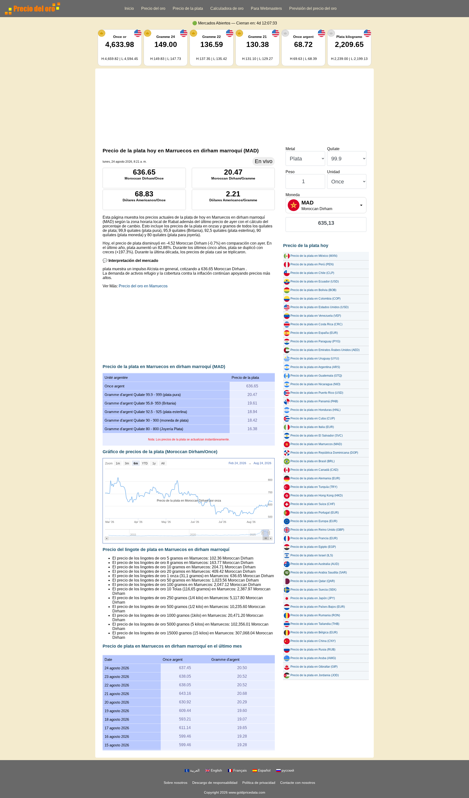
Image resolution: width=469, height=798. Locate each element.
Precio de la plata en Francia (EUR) (314, 538)
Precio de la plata (188, 8)
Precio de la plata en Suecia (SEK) (313, 589)
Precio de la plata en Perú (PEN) (312, 264)
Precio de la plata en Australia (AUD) (314, 564)
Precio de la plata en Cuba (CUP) (312, 418)
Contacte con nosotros (297, 783)
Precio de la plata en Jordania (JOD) (314, 675)
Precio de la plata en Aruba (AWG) (313, 658)
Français (239, 770)
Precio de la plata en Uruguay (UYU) (314, 358)
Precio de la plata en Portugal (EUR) (314, 512)
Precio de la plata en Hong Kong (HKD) (316, 495)
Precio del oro (153, 8)
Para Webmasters (266, 8)
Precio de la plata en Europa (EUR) (313, 521)
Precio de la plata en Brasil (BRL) (312, 461)
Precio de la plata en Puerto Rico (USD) (316, 392)
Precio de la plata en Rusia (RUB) (312, 649)
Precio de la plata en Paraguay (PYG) (315, 341)
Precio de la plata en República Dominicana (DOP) (324, 452)
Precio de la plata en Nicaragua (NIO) (315, 384)
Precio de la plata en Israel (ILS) (311, 555)
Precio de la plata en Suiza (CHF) (312, 504)
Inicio (129, 8)
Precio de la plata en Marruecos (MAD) (316, 444)
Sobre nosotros (175, 783)
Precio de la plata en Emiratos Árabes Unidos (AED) (325, 350)
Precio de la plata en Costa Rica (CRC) (316, 324)
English (216, 770)
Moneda (293, 195)
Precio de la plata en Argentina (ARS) (315, 367)
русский (287, 770)
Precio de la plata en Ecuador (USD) (314, 281)
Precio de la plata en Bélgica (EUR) (314, 632)
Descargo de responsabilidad (214, 783)
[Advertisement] (234, 107)
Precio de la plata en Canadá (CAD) (314, 470)
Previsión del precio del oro (313, 8)
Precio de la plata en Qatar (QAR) (312, 581)
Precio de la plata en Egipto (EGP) (313, 547)
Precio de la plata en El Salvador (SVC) (316, 435)
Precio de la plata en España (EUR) (314, 333)
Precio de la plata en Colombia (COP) (315, 298)
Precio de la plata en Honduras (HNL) (315, 410)
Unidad (333, 172)
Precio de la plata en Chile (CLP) (312, 273)
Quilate (333, 149)
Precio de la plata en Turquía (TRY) (313, 487)
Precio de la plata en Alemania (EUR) (315, 478)
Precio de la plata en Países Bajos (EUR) (317, 606)
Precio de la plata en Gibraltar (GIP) (314, 666)
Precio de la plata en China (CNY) (313, 641)
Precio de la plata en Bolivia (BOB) (313, 290)
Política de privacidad (258, 783)
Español (263, 770)
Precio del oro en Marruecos (143, 286)
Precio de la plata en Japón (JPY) (312, 598)
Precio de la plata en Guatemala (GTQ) (316, 375)
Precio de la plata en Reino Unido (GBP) (317, 529)
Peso (290, 172)
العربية (194, 770)
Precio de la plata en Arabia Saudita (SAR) (318, 572)
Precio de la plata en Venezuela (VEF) (315, 315)
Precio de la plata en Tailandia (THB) (314, 624)
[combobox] (326, 205)
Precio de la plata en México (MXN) (313, 256)
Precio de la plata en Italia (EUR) (312, 427)
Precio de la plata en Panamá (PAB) (314, 401)
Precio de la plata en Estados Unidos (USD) (319, 307)
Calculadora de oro (227, 8)
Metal (290, 149)
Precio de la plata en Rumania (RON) (315, 615)
